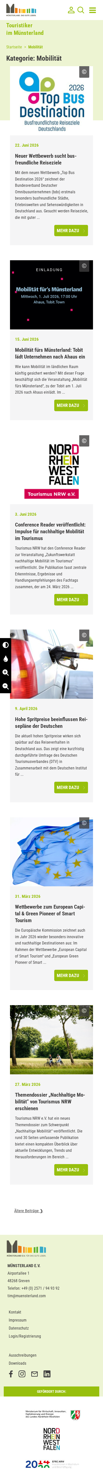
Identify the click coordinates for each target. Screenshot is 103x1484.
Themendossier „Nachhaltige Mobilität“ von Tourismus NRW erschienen (50, 1101)
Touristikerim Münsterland (25, 29)
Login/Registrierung (25, 1336)
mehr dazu (68, 230)
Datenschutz (19, 1328)
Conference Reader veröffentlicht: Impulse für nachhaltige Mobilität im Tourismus (50, 531)
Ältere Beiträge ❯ (28, 1210)
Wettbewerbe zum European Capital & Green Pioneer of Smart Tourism (50, 913)
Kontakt (15, 1312)
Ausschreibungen (22, 1355)
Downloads (17, 1363)
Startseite (14, 47)
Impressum (17, 1320)
